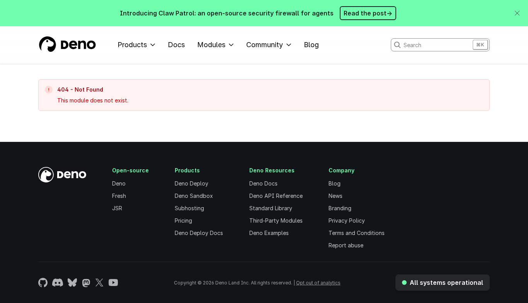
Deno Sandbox (194, 195)
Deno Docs (263, 183)
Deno (119, 183)
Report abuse (346, 245)
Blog (311, 45)
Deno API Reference (276, 195)
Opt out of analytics (318, 283)
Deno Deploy (191, 183)
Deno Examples (269, 233)
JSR (117, 208)
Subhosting (189, 208)
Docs (176, 45)
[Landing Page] (67, 45)
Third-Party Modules (276, 220)
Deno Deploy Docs (199, 233)
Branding (340, 208)
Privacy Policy (347, 220)
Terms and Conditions (357, 233)
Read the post (368, 13)
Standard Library (270, 208)
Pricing (183, 220)
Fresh (119, 195)
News (335, 195)
